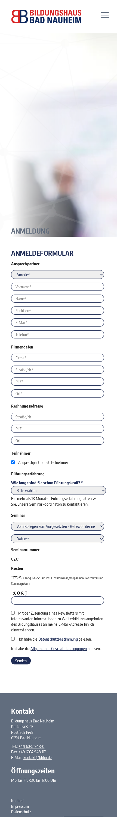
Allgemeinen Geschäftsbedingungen (58, 648)
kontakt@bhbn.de (37, 757)
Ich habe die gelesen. (55, 639)
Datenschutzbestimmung (58, 639)
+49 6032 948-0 (31, 746)
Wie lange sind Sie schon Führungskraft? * (47, 482)
